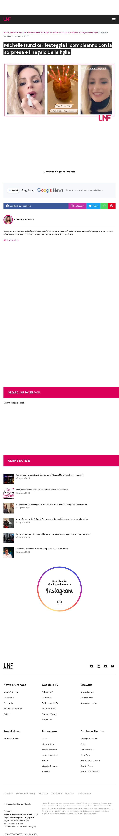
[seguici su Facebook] (92, 666)
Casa (44, 738)
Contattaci (57, 793)
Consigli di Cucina (89, 738)
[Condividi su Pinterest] (111, 205)
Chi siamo (8, 793)
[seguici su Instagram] (99, 666)
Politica (6, 714)
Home (6, 32)
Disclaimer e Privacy (25, 793)
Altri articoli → (11, 240)
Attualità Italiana (10, 692)
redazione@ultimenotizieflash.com (20, 814)
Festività (46, 771)
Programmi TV (48, 708)
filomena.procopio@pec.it (22, 817)
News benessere (50, 755)
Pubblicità (69, 793)
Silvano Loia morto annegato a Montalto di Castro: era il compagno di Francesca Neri (52, 504)
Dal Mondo (8, 697)
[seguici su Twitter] (113, 666)
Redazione (43, 793)
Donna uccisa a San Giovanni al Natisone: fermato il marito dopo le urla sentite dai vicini (53, 534)
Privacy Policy (84, 793)
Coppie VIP (47, 697)
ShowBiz (86, 685)
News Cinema (87, 692)
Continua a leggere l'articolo (59, 171)
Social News (11, 731)
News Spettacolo (89, 703)
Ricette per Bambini (90, 771)
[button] (114, 19)
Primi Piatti (85, 755)
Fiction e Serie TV (50, 703)
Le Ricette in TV (88, 749)
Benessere (49, 731)
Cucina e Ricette (92, 731)
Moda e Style (48, 744)
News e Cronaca (14, 685)
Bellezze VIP (16, 32)
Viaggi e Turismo (49, 766)
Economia (8, 703)
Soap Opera (47, 719)
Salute (45, 760)
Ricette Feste (87, 766)
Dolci (83, 744)
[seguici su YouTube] (106, 666)
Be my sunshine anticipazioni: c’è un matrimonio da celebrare (42, 489)
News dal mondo (11, 738)
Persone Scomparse (12, 708)
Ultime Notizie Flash (14, 402)
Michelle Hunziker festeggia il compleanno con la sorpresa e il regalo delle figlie (61, 32)
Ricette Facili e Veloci (90, 760)
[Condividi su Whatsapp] (104, 205)
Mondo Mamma (49, 749)
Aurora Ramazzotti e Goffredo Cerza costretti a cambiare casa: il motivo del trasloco (52, 519)
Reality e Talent (49, 714)
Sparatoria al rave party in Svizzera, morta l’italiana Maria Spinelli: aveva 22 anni (49, 475)
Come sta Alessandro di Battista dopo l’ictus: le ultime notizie (42, 548)
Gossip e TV (50, 685)
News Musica (87, 697)
